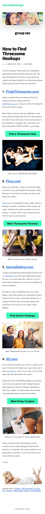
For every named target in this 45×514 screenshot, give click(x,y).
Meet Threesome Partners (22, 223)
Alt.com (12, 358)
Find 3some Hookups (22, 315)
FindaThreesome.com (22, 91)
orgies (9, 491)
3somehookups (13, 5)
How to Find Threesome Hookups (14, 53)
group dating (27, 489)
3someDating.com (19, 266)
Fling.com (13, 181)
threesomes (35, 491)
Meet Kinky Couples (22, 401)
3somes (17, 489)
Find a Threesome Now (22, 134)
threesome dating (21, 491)
